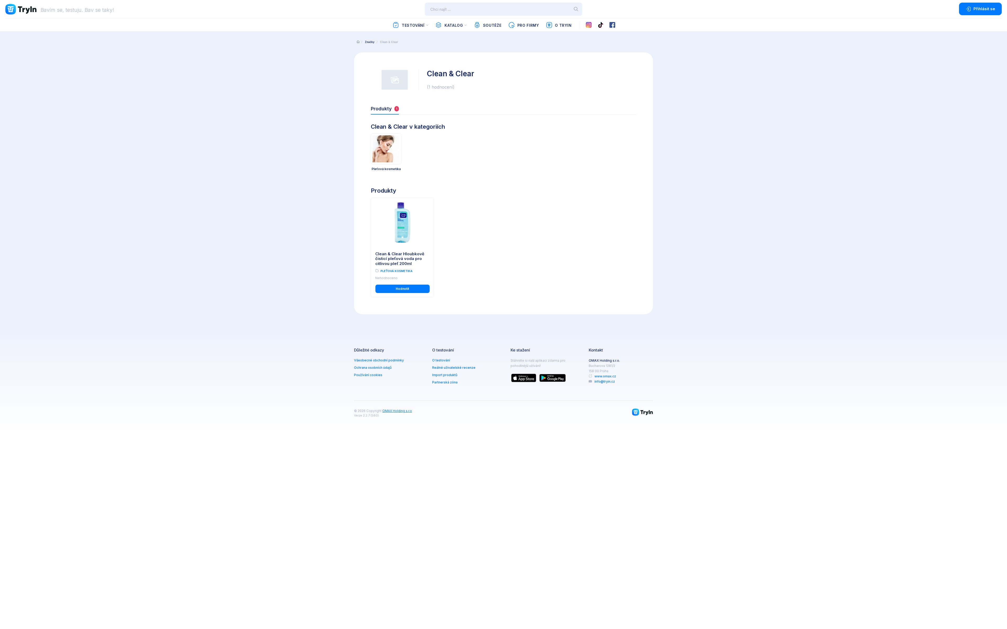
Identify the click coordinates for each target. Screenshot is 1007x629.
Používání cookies (368, 375)
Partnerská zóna (445, 382)
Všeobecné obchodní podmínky (379, 360)
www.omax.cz (605, 376)
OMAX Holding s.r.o (397, 411)
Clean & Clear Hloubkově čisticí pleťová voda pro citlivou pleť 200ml (399, 258)
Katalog (453, 25)
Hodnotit (402, 289)
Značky (369, 42)
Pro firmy (528, 25)
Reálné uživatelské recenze (453, 368)
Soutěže (492, 25)
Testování (413, 25)
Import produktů (444, 375)
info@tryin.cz (604, 381)
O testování (441, 360)
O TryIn (563, 25)
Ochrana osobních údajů (373, 368)
